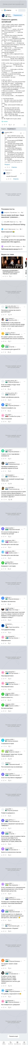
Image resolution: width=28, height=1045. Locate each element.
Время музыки (12, 229)
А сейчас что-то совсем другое (19, 236)
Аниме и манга (13, 542)
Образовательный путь (15, 334)
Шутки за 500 (13, 320)
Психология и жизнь (14, 899)
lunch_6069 (6, 221)
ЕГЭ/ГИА (11, 347)
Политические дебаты (15, 489)
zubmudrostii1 (7, 236)
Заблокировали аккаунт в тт (11, 249)
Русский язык (13, 212)
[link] (12, 267)
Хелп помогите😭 (8, 232)
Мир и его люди (13, 610)
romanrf (5, 229)
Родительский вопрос (15, 627)
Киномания (12, 394)
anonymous (6, 212)
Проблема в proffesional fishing (13, 224)
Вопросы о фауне (14, 752)
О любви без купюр (14, 416)
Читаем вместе (12, 476)
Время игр (12, 221)
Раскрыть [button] (7, 164)
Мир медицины (13, 885)
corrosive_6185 (7, 246)
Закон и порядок (16, 246)
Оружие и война (13, 695)
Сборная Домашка (9, 16)
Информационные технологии (15, 464)
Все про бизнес (13, 638)
